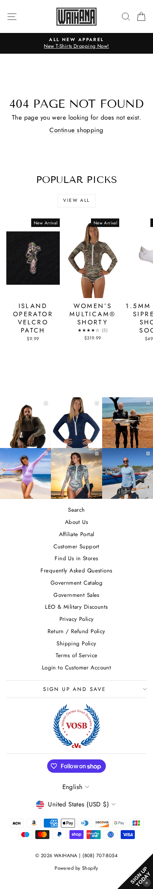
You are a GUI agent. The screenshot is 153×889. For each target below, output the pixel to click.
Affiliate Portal (76, 534)
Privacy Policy (76, 619)
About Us (76, 522)
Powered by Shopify (76, 868)
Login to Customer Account (76, 668)
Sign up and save (74, 689)
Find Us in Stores (76, 558)
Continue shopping (76, 130)
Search (76, 510)
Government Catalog (77, 583)
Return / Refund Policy (76, 631)
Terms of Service (77, 655)
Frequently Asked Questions (76, 571)
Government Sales (76, 595)
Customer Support (76, 546)
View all (76, 200)
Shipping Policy (76, 643)
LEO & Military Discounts (76, 607)
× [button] (146, 882)
